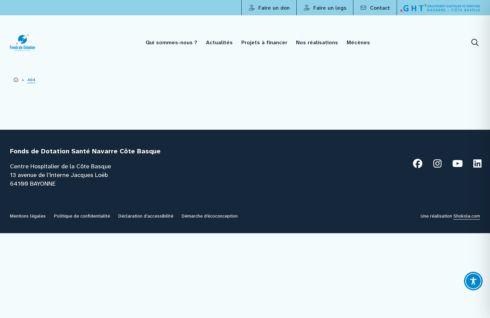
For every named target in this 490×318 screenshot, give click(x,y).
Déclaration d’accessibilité (145, 216)
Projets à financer (264, 42)
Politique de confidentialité (82, 216)
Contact (379, 7)
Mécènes (358, 42)
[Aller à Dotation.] (16, 79)
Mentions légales (28, 216)
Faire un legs (329, 7)
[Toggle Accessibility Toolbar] (473, 281)
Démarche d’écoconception (210, 216)
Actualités (219, 42)
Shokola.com (466, 216)
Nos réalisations (317, 42)
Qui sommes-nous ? (171, 42)
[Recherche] (475, 43)
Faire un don (273, 7)
